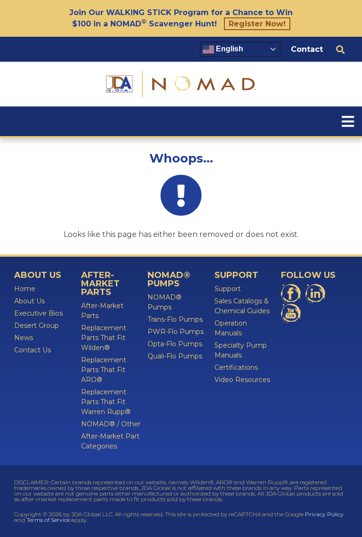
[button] (340, 49)
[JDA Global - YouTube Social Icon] (291, 314)
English (228, 49)
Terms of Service (48, 519)
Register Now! (257, 23)
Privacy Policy (324, 514)
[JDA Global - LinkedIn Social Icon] (315, 294)
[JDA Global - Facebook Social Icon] (291, 294)
